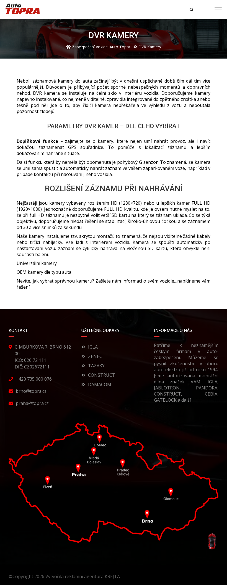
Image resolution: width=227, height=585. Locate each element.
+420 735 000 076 (34, 379)
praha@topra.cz (32, 403)
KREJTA (113, 576)
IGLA (93, 347)
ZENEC (95, 356)
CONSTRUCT (101, 375)
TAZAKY (96, 366)
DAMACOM (99, 384)
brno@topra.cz (31, 391)
